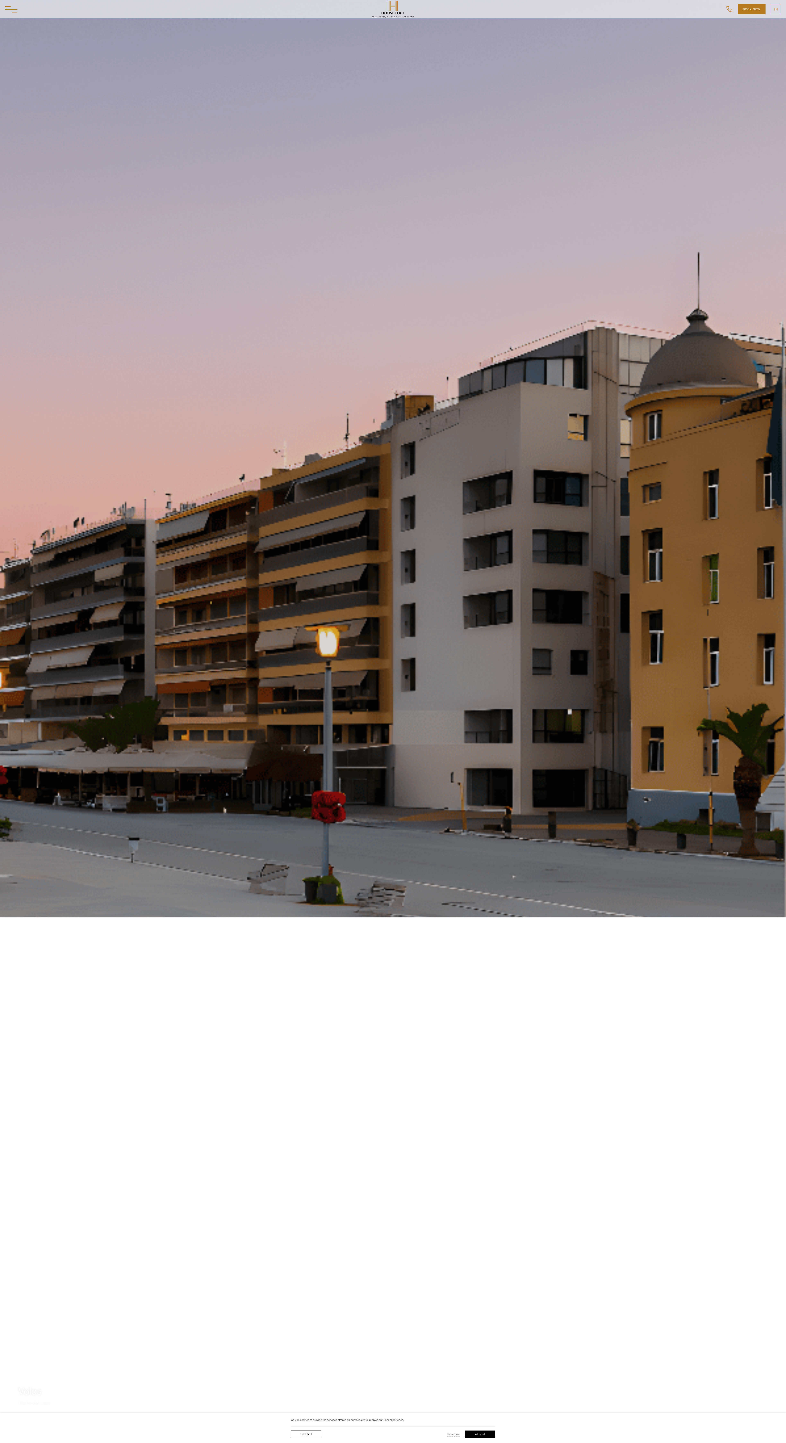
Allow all (480, 1434)
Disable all (306, 1434)
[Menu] (11, 9)
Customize (453, 1434)
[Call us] (729, 8)
